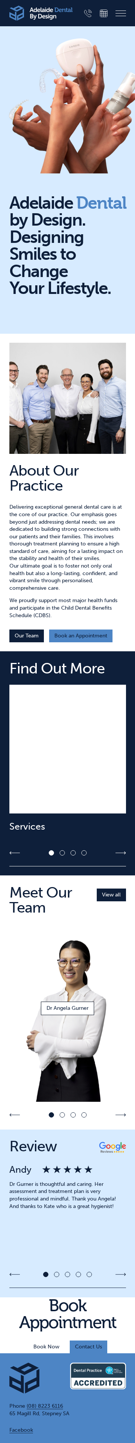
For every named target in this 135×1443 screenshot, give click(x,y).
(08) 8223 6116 (45, 1406)
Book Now (46, 1347)
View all (111, 895)
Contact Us (88, 1347)
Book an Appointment (80, 636)
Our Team (27, 636)
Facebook (21, 1430)
